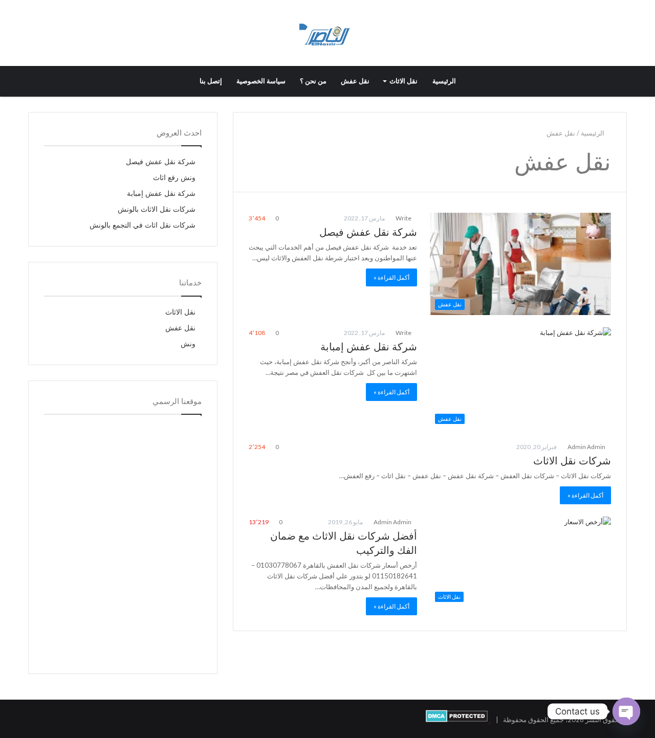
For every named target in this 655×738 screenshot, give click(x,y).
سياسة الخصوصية (261, 81)
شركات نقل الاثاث (572, 461)
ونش (188, 344)
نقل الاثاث (403, 81)
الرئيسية (444, 81)
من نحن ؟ (313, 81)
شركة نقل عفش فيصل (368, 232)
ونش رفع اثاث (174, 178)
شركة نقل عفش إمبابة (368, 347)
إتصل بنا (211, 81)
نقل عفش (355, 81)
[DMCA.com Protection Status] (457, 719)
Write (404, 218)
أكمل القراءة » (391, 277)
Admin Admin (586, 447)
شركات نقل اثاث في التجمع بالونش (142, 225)
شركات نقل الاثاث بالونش (156, 209)
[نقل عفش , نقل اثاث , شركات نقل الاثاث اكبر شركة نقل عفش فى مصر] (327, 33)
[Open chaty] (626, 711)
